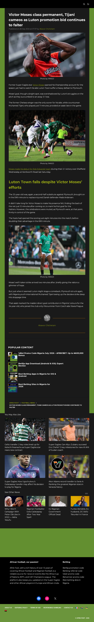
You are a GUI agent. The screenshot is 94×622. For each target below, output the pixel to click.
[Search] (84, 4)
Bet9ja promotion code (73, 568)
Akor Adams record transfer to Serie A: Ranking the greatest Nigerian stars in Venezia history (66, 484)
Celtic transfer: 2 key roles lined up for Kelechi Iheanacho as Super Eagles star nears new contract (23, 447)
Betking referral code (72, 571)
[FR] (76, 608)
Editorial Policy (21, 608)
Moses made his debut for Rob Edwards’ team (30, 169)
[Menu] (88, 4)
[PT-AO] (5, 611)
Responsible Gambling (52, 608)
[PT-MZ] (86, 608)
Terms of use (35, 608)
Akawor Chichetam (47, 29)
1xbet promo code (71, 574)
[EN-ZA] (81, 608)
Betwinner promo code (73, 577)
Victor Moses (38, 85)
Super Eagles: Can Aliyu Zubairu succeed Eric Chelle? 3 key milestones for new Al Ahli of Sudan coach (69, 447)
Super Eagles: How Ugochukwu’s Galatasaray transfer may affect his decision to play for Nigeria (24, 484)
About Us (8, 608)
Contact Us (68, 608)
